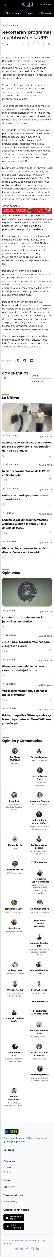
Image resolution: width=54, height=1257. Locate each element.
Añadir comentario (38, 376)
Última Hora (12, 13)
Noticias (30, 13)
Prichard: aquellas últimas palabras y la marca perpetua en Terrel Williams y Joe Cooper (26, 719)
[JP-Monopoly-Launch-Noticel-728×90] (27, 211)
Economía (46, 13)
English (7, 1172)
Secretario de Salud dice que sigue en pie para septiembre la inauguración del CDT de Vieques (27, 446)
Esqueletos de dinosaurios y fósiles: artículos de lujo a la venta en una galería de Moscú (25, 523)
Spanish (7, 1167)
